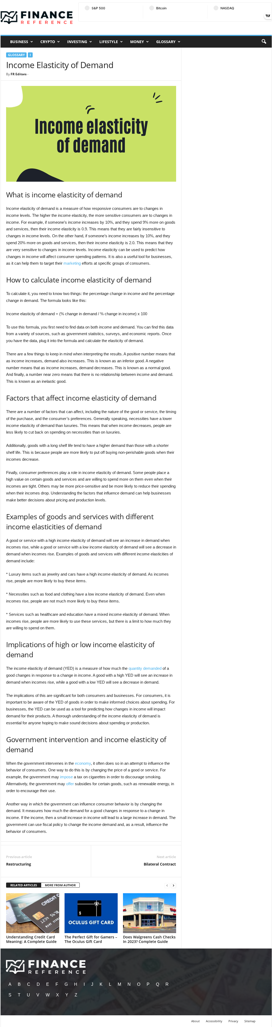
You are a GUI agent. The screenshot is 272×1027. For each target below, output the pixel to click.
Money (137, 41)
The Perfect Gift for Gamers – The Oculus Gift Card (91, 939)
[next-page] (173, 885)
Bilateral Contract (160, 864)
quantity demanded (145, 668)
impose (66, 777)
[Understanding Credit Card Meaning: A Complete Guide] (32, 913)
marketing (72, 263)
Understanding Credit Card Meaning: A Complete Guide (31, 939)
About (195, 1021)
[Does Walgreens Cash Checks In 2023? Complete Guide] (149, 913)
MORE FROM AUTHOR (60, 885)
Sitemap (250, 1021)
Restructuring (18, 864)
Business (19, 41)
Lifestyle (108, 41)
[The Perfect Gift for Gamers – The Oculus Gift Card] (91, 913)
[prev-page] (167, 885)
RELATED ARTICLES (23, 885)
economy (83, 763)
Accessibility (214, 1021)
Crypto (47, 41)
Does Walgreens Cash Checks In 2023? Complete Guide (149, 939)
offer (70, 783)
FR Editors (19, 74)
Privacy (233, 1021)
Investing (77, 41)
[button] (264, 42)
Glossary (166, 41)
